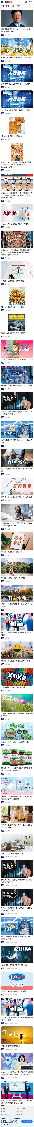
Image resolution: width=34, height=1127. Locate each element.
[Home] (8, 2)
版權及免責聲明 (21, 1108)
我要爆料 (19, 1114)
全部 (7, 6)
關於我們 (3, 1111)
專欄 (13, 6)
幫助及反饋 (20, 1111)
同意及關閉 (26, 1121)
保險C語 (19, 6)
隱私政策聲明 (4, 1114)
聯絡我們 (3, 1108)
